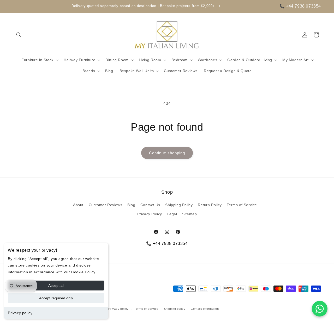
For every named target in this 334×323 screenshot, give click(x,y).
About (78, 205)
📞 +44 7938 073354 (300, 6)
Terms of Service (242, 205)
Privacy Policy (149, 214)
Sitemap (189, 214)
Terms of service (146, 308)
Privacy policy (20, 313)
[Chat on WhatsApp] (319, 308)
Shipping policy (175, 308)
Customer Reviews (105, 205)
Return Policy (210, 205)
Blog (131, 205)
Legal (172, 214)
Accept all (56, 285)
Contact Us (150, 205)
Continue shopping (167, 153)
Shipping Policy (179, 205)
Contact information (205, 308)
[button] (19, 35)
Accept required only (56, 298)
